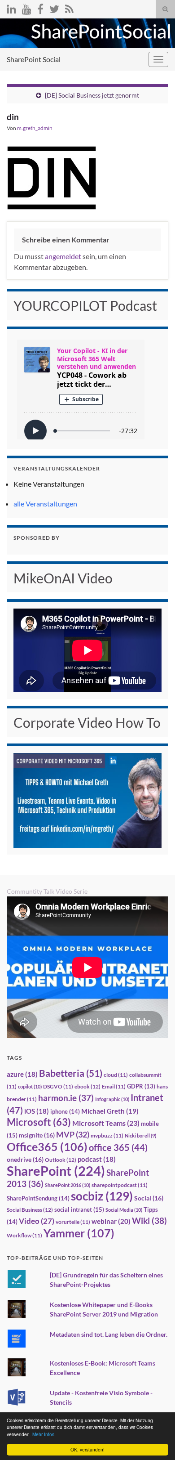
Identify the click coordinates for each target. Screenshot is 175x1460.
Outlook (60, 1159)
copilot (30, 1086)
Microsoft (39, 1122)
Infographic (112, 1099)
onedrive (25, 1159)
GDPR (141, 1086)
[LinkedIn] (11, 7)
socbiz (102, 1196)
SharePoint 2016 (67, 1185)
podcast (97, 1159)
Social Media (123, 1210)
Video (36, 1221)
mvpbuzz (107, 1135)
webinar (111, 1221)
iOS (36, 1111)
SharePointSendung (38, 1198)
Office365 (47, 1146)
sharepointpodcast (120, 1185)
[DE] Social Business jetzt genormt (92, 95)
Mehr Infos (43, 1434)
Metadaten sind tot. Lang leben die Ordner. (108, 1334)
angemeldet (63, 256)
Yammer (79, 1233)
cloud (116, 1074)
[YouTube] (26, 7)
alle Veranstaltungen (45, 503)
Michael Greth (110, 1111)
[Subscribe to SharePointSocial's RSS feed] (69, 7)
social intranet (79, 1209)
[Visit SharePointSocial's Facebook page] (40, 7)
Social (148, 1198)
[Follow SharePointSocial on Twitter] (54, 7)
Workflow (24, 1235)
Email (114, 1086)
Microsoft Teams (106, 1123)
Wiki (149, 1220)
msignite (37, 1135)
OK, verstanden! (87, 1449)
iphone (65, 1111)
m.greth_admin (34, 128)
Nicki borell (140, 1135)
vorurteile (73, 1221)
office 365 (118, 1147)
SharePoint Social (34, 59)
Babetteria (70, 1073)
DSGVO (58, 1086)
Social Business (30, 1209)
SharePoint (56, 1170)
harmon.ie (66, 1098)
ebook (87, 1086)
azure (22, 1074)
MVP (72, 1134)
